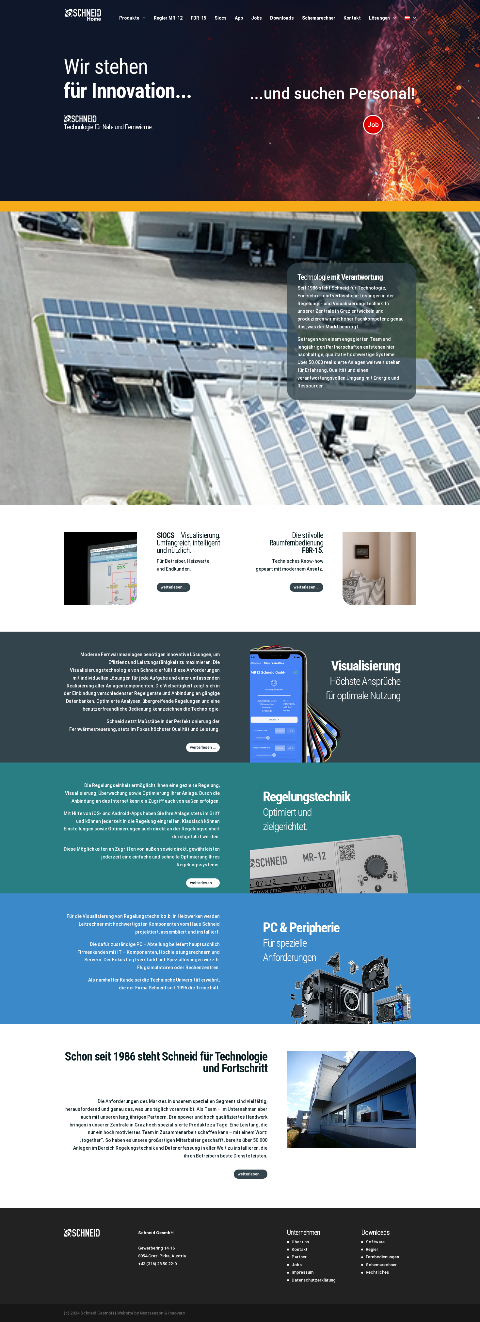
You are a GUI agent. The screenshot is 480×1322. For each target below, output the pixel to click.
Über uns (300, 1241)
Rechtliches (377, 1272)
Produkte (129, 18)
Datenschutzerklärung (314, 1280)
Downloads (282, 18)
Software (375, 1241)
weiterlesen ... (173, 587)
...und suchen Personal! (332, 93)
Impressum (302, 1272)
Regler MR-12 (168, 18)
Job (373, 125)
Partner (299, 1256)
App (239, 18)
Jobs (256, 18)
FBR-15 (198, 18)
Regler (372, 1249)
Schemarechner (318, 18)
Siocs (221, 18)
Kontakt (352, 18)
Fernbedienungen (382, 1256)
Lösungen (379, 18)
